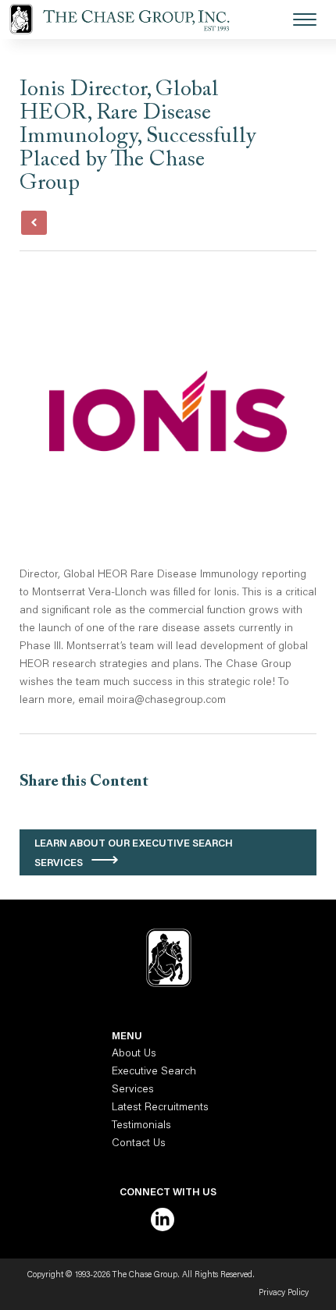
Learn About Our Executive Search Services (133, 853)
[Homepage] (129, 19)
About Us (134, 1054)
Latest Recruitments (160, 1107)
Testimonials (141, 1125)
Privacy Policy (284, 1293)
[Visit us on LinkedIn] (162, 1219)
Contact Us (139, 1143)
